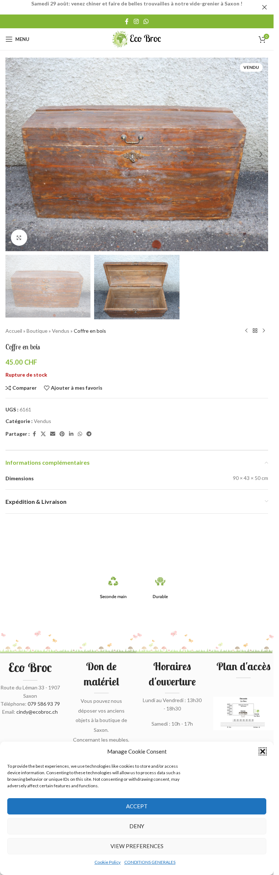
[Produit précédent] (246, 331)
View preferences (136, 846)
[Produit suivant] (263, 331)
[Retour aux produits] (255, 331)
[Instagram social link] (136, 21)
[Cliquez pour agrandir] (19, 237)
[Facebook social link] (126, 21)
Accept (136, 806)
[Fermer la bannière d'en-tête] (264, 7)
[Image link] (243, 713)
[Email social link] (52, 434)
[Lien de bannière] (137, 7)
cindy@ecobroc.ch (37, 712)
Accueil (13, 331)
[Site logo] (136, 39)
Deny (136, 826)
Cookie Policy (107, 862)
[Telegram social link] (89, 434)
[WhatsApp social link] (146, 21)
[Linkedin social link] (71, 434)
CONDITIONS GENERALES (149, 862)
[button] (262, 751)
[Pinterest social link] (62, 434)
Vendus (60, 331)
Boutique (37, 331)
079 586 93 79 (44, 704)
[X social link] (43, 434)
